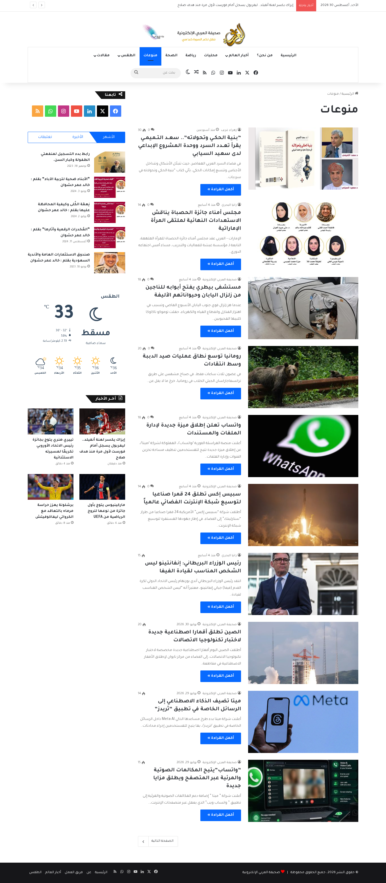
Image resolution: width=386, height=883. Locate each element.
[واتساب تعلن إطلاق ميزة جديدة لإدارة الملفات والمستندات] (303, 446)
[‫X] (102, 111)
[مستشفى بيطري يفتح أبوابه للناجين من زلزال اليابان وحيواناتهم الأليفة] (303, 308)
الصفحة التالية (162, 841)
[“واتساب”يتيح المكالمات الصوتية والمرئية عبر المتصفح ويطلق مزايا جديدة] (303, 791)
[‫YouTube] (76, 111)
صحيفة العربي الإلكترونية (261, 873)
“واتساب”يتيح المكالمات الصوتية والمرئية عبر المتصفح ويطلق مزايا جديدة (197, 778)
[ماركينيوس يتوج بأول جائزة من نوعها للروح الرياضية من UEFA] (102, 487)
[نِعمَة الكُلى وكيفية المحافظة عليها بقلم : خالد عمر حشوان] (109, 212)
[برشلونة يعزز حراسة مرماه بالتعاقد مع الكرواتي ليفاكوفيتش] (50, 487)
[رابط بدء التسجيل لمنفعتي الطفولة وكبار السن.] (109, 162)
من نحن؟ (265, 56)
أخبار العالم (239, 56)
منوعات (150, 56)
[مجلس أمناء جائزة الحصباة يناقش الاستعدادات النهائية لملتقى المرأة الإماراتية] (303, 233)
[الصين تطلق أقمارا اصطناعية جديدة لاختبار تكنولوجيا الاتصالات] (303, 653)
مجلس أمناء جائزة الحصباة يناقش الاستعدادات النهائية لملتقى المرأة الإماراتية (196, 221)
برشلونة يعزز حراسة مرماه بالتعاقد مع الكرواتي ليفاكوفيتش (53, 511)
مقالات (103, 56)
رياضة (190, 56)
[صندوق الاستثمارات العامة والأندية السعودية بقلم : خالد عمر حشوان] (109, 262)
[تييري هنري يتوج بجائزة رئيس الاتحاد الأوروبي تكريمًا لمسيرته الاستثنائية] (50, 421)
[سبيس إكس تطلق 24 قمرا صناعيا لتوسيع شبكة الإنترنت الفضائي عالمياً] (303, 515)
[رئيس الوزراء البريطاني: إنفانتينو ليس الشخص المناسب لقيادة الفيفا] (303, 584)
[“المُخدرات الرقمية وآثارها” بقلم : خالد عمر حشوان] (109, 237)
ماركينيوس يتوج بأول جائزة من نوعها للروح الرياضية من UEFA (106, 511)
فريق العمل (74, 873)
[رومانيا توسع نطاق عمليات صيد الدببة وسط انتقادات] (303, 377)
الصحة (171, 56)
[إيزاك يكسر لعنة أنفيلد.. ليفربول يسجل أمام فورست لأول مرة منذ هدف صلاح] (102, 421)
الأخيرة (77, 137)
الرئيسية (288, 56)
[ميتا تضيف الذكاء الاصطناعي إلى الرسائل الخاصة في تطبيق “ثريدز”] (303, 722)
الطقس (128, 56)
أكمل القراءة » (220, 190)
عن (88, 873)
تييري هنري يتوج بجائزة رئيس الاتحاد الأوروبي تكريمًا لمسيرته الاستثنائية (239, 5)
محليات (211, 56)
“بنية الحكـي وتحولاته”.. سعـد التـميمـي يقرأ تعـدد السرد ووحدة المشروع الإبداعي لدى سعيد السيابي (189, 146)
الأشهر (109, 137)
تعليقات (45, 137)
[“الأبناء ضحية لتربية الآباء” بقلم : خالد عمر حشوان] (109, 187)
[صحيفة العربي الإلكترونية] (193, 35)
